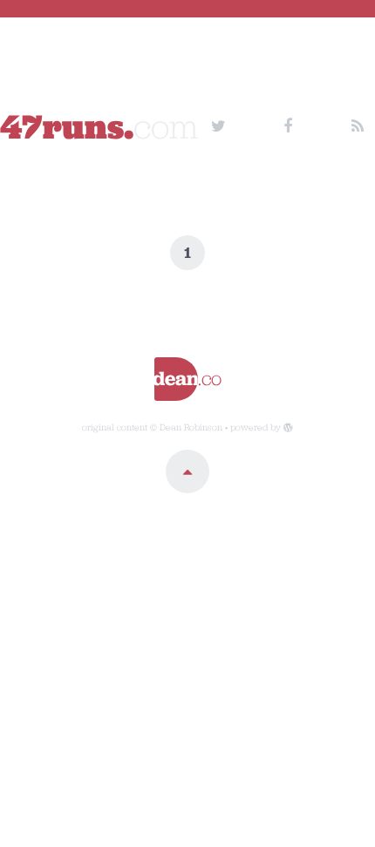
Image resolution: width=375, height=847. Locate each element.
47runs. (99, 126)
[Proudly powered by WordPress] (288, 427)
